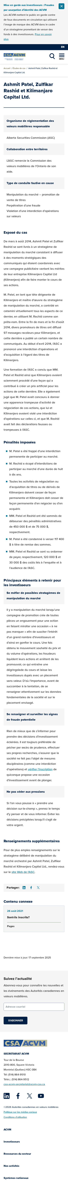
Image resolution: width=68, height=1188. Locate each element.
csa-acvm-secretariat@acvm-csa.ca (24, 1084)
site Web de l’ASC (23, 872)
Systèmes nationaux (16, 1178)
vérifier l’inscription (40, 769)
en (62, 47)
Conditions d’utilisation (15, 1117)
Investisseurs (12, 1142)
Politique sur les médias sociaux (20, 1112)
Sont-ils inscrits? (18, 917)
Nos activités (11, 1166)
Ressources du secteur (17, 1154)
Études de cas (19, 68)
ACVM (7, 1129)
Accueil (7, 68)
